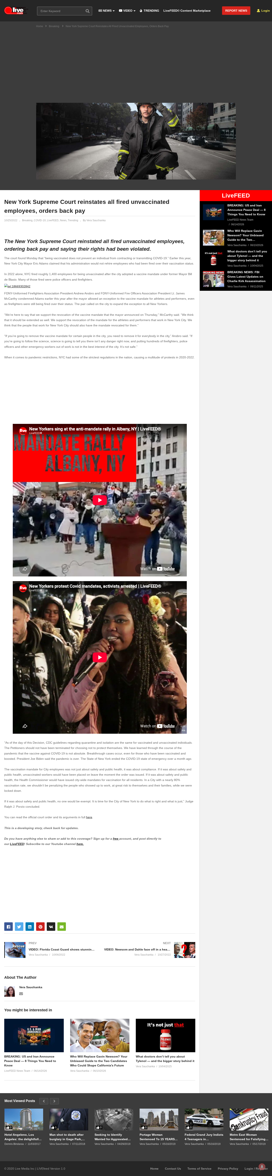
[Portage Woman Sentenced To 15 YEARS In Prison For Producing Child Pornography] (159, 1119)
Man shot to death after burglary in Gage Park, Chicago (67, 1137)
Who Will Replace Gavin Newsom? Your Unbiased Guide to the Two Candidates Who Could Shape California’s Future (98, 1061)
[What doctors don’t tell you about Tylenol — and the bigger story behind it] (213, 258)
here (89, 817)
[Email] (21, 993)
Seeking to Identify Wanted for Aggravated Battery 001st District (111, 1137)
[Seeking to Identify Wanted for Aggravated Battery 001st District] (114, 1119)
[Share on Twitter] (19, 926)
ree (116, 838)
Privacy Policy (228, 1168)
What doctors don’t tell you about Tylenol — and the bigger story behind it (165, 1059)
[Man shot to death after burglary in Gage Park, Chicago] (69, 1119)
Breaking (27, 220)
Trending (73, 220)
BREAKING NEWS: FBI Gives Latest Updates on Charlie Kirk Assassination (246, 276)
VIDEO (127, 10)
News (63, 220)
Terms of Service (199, 1168)
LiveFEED (53, 220)
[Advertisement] (136, 62)
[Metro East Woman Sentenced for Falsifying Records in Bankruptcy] (249, 1119)
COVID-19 (40, 220)
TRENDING (151, 10)
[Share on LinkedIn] (30, 926)
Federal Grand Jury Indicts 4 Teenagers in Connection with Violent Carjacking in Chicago (204, 1137)
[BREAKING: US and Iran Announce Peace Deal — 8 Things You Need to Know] (213, 212)
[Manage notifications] (262, 1166)
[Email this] (61, 926)
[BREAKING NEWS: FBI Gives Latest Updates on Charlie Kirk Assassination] (213, 279)
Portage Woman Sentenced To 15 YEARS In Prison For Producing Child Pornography (159, 1137)
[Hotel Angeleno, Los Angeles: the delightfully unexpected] (23, 1119)
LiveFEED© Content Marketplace (187, 10)
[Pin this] (40, 926)
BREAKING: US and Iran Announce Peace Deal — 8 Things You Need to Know (30, 1061)
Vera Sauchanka (30, 987)
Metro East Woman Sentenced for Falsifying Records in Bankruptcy (247, 1137)
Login (265, 10)
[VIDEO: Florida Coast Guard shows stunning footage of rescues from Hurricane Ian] (50, 950)
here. (80, 844)
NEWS (107, 10)
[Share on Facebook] (8, 926)
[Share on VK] (51, 926)
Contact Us (173, 1168)
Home (154, 1168)
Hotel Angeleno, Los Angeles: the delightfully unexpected (22, 1137)
